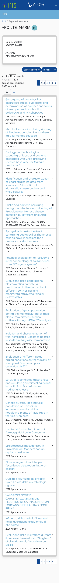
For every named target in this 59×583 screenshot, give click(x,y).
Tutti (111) (48, 69)
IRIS (4, 21)
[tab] (7, 92)
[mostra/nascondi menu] (56, 5)
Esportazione (31, 69)
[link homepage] (10, 5)
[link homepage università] (36, 5)
